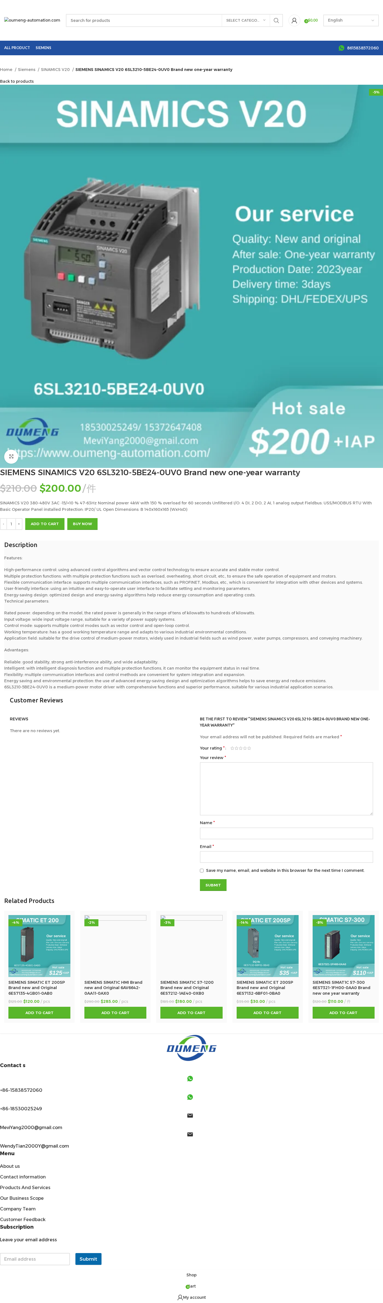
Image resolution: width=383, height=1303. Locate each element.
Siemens (27, 69)
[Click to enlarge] (11, 457)
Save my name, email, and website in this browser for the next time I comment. (285, 870)
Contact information (23, 1177)
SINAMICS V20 (56, 69)
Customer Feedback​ (22, 1219)
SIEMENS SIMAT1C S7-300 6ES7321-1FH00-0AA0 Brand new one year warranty (341, 988)
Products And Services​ (25, 1187)
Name (207, 822)
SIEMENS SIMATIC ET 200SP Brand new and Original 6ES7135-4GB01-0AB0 (36, 988)
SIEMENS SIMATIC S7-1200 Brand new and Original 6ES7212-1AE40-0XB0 (187, 988)
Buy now (82, 523)
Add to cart (45, 523)
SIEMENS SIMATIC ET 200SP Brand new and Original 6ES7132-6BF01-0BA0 (265, 988)
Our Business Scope (22, 1198)
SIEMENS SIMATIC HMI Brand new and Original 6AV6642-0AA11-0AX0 (113, 988)
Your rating (212, 748)
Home (6, 69)
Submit (88, 1259)
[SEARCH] (276, 20)
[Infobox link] (359, 48)
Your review (213, 757)
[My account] (294, 20)
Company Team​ (18, 1209)
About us (10, 1166)
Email (207, 846)
